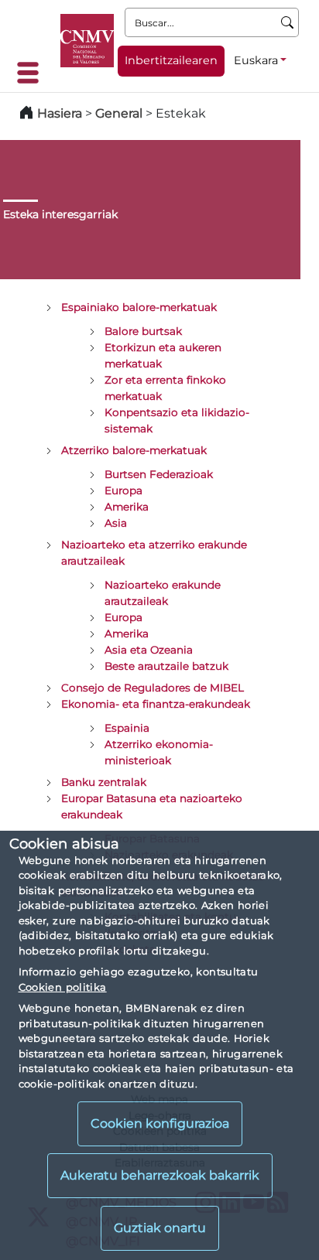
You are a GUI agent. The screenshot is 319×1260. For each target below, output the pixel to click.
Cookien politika (63, 987)
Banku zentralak (103, 782)
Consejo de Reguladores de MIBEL (152, 687)
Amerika (127, 506)
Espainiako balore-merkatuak (139, 307)
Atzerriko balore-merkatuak (134, 450)
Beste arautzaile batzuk (166, 666)
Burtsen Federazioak (159, 474)
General (118, 113)
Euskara (256, 60)
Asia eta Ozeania (149, 650)
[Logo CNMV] (87, 40)
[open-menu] (32, 73)
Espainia (127, 728)
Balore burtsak (143, 331)
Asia (116, 523)
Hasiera (59, 113)
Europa (123, 490)
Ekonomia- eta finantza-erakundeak (155, 704)
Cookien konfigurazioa (160, 1123)
